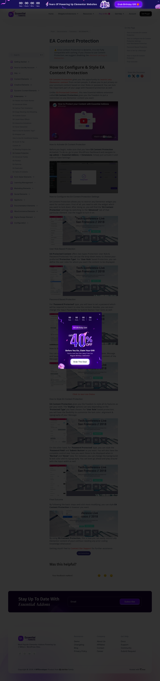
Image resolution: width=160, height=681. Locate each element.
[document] (80, 340)
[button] (99, 314)
